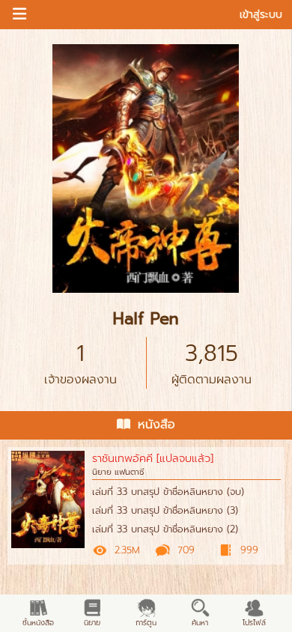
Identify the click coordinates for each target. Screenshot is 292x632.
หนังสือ (156, 425)
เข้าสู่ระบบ (261, 14)
